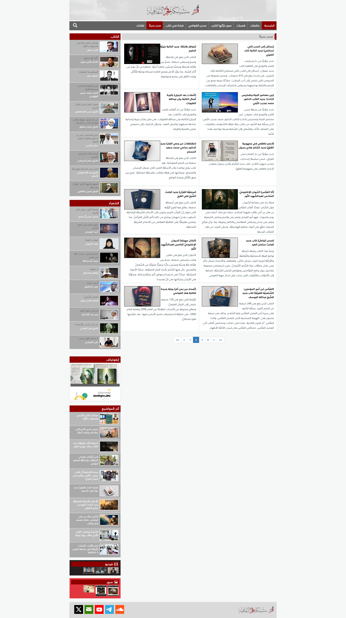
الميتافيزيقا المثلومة (88, 72)
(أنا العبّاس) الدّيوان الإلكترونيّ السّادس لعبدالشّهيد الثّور (256, 194)
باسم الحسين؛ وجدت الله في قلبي (86, 255)
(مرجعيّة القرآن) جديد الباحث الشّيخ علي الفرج (180, 194)
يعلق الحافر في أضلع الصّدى (88, 226)
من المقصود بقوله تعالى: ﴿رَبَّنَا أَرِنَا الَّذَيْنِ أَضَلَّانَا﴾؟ (85, 121)
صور (110, 582)
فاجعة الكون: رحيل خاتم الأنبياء (87, 211)
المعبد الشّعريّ (91, 297)
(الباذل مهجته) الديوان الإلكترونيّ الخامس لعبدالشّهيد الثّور (178, 245)
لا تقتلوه (94, 269)
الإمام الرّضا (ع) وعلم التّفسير (88, 155)
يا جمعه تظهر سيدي (88, 338)
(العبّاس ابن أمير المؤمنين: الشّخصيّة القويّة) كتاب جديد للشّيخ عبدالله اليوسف (258, 293)
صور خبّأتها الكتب (221, 25)
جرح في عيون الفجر (89, 310)
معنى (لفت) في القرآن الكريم (86, 106)
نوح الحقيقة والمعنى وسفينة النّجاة (88, 87)
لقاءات (140, 25)
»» (220, 340)
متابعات (255, 25)
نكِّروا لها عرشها (91, 58)
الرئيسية (269, 25)
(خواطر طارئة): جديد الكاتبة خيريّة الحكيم (178, 49)
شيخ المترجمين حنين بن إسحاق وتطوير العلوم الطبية (87, 138)
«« (177, 340)
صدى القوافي (197, 25)
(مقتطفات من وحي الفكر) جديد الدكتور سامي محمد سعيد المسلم (178, 148)
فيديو (109, 564)
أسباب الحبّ (92, 283)
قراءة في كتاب (175, 25)
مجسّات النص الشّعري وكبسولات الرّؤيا (87, 44)
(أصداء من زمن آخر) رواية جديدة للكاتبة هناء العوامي (178, 291)
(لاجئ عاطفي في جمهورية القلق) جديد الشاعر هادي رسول (256, 146)
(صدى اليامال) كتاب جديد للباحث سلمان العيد (260, 243)
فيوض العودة (91, 240)
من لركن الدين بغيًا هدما (86, 324)
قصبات (240, 25)
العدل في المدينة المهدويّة (85, 169)
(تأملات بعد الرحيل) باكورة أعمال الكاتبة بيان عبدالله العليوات (181, 99)
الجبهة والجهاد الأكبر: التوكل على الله (85, 185)
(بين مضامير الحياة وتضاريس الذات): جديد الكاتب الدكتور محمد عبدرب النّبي (258, 99)
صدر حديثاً (155, 25)
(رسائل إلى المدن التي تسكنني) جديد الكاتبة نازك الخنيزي (259, 51)
